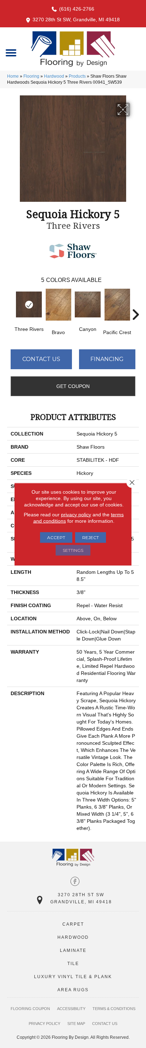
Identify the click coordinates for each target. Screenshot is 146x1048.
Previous (10, 303)
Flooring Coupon (30, 1009)
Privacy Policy (44, 1023)
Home (13, 76)
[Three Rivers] (29, 304)
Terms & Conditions (113, 1009)
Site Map (76, 1023)
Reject (90, 537)
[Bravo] (58, 304)
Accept (56, 537)
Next (135, 303)
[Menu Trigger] (11, 52)
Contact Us (41, 359)
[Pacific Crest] (117, 304)
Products (77, 76)
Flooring (31, 76)
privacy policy (76, 514)
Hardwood (54, 76)
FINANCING (107, 359)
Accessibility (71, 1009)
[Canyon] (87, 304)
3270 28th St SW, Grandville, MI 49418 (76, 19)
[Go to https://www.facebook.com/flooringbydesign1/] (75, 882)
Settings (73, 550)
